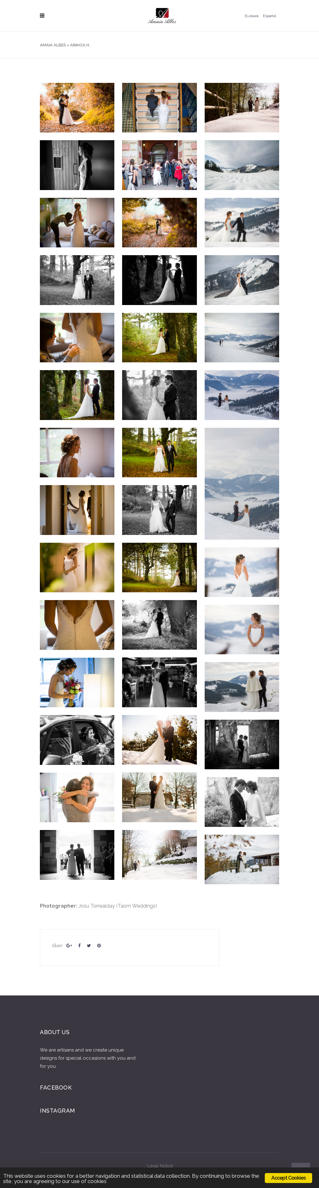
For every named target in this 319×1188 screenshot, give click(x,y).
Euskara (252, 16)
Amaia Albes (53, 45)
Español (269, 16)
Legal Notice (160, 1165)
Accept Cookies (288, 1178)
